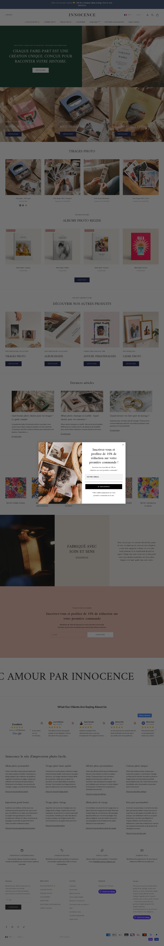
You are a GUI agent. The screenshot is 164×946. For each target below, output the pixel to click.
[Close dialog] (123, 444)
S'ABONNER (104, 487)
